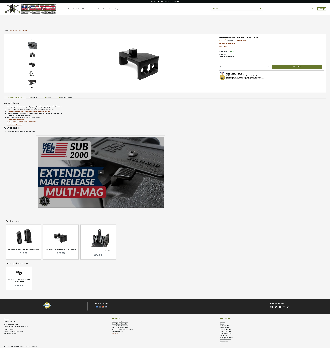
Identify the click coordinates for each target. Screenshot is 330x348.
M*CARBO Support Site (10, 334)
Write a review (241, 40)
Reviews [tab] (48, 97)
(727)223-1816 (12, 321)
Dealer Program (224, 341)
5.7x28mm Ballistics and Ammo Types (122, 329)
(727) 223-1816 (175, 1)
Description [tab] (34, 97)
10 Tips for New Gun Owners (120, 326)
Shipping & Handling (225, 329)
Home (70, 9)
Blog (116, 9)
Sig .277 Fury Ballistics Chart (120, 327)
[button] (321, 8)
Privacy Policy (223, 335)
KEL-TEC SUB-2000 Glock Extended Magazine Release (61, 249)
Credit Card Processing (47, 309)
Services (91, 9)
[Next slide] (32, 87)
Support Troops (224, 327)
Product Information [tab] (15, 97)
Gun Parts (76, 9)
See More (115, 333)
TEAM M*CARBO (224, 326)
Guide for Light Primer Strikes (120, 322)
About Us (222, 322)
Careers (222, 324)
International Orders (225, 339)
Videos (84, 9)
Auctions (99, 9)
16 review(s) (223, 43)
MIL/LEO (111, 9)
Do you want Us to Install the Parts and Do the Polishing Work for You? (28, 111)
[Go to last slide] (32, 39)
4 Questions (231, 43)
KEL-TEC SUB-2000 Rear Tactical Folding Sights (98, 251)
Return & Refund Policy (226, 333)
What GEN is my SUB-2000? (119, 324)
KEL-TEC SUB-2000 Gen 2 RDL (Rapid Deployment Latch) (23, 249)
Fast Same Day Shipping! (14, 125)
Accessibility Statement (226, 337)
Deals (105, 9)
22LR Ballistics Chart (117, 331)
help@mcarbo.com (13, 324)
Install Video (223, 46)
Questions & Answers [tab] (66, 97)
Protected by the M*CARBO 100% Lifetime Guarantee (21, 121)
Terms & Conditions (225, 331)
